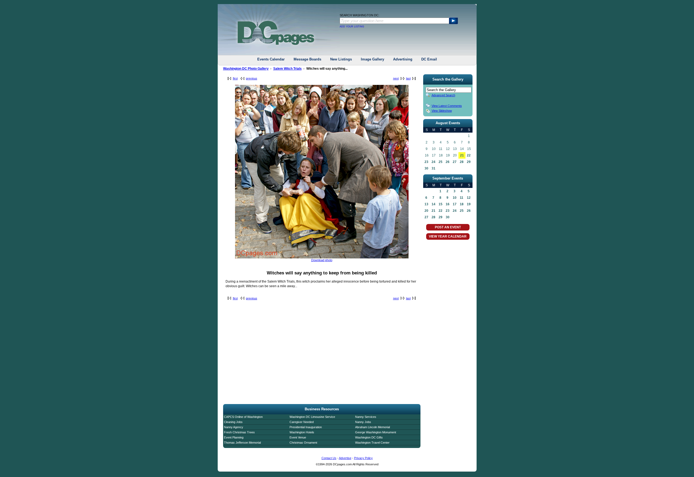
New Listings (341, 59)
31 (433, 168)
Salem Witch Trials (287, 69)
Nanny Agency (233, 427)
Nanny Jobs (363, 422)
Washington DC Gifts (369, 437)
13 (426, 204)
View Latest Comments (447, 105)
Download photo (321, 260)
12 (469, 198)
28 (462, 162)
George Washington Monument (375, 432)
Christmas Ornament (303, 442)
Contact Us (329, 458)
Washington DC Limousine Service (312, 416)
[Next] (322, 257)
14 (433, 204)
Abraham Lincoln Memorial (372, 427)
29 (469, 162)
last (408, 78)
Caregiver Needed (302, 422)
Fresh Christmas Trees (239, 432)
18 (462, 204)
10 (455, 198)
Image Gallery (372, 59)
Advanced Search (443, 95)
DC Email (429, 59)
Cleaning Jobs (233, 422)
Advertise (345, 458)
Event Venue (298, 437)
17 (455, 204)
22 (469, 155)
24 (433, 162)
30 (426, 168)
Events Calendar (271, 59)
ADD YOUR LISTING (352, 26)
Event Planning (233, 437)
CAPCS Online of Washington (243, 416)
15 (440, 204)
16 (447, 204)
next (396, 78)
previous (251, 78)
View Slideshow (442, 110)
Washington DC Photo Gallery (246, 69)
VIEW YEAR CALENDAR (448, 236)
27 (455, 162)
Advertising (402, 59)
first (235, 78)
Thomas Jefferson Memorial (242, 442)
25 (440, 162)
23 (426, 162)
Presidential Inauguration (306, 427)
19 (469, 204)
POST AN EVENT (448, 227)
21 (462, 155)
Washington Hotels (302, 432)
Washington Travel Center (372, 442)
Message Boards (307, 59)
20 (426, 211)
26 (447, 162)
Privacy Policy (363, 458)
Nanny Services (365, 416)
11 (461, 198)
